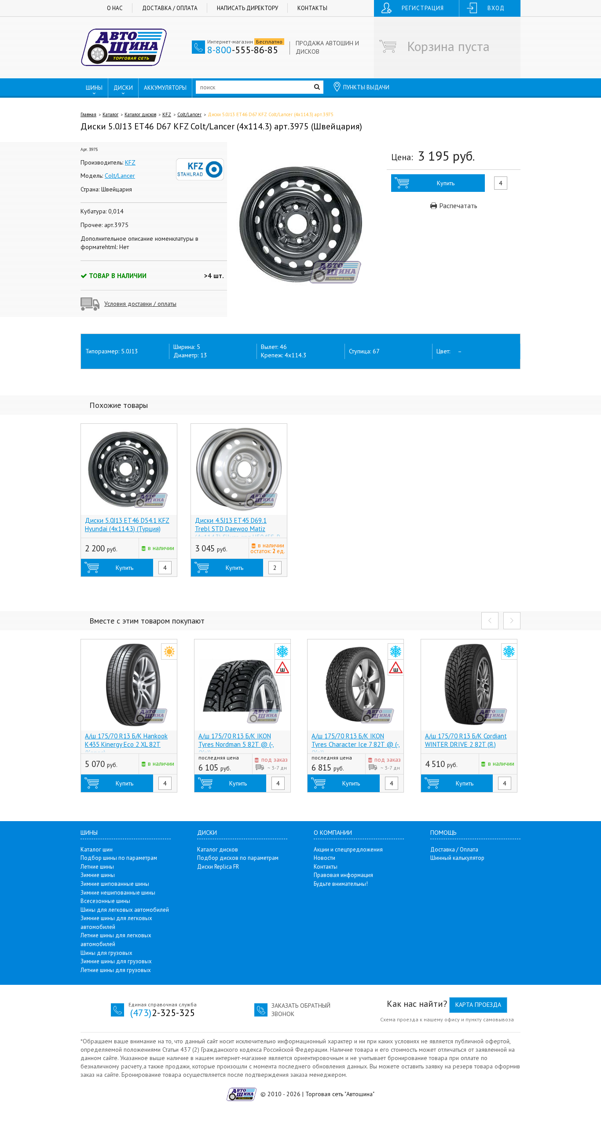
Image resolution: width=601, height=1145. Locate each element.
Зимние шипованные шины (115, 884)
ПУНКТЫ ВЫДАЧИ (366, 87)
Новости (324, 858)
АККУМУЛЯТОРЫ (165, 88)
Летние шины (97, 866)
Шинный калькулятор (457, 858)
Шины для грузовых (106, 953)
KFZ (166, 114)
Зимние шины (98, 875)
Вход (496, 8)
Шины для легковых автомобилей (125, 910)
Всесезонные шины (105, 901)
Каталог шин (97, 849)
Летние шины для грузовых (116, 970)
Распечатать (457, 205)
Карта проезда (478, 1005)
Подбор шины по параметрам (119, 858)
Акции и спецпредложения (348, 849)
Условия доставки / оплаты (140, 304)
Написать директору (247, 8)
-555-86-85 (242, 50)
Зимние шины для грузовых (116, 961)
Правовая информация (343, 875)
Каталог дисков (140, 114)
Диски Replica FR (218, 866)
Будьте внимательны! (341, 884)
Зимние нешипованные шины (118, 892)
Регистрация (423, 8)
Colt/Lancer (189, 114)
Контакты (312, 8)
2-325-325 (162, 1012)
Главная (88, 114)
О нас (115, 8)
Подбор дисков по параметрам (238, 858)
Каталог (110, 114)
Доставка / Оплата (170, 8)
